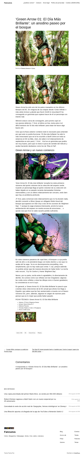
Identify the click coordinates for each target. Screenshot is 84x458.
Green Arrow (32, 332)
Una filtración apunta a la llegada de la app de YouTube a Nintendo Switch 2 (33, 411)
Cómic (33, 68)
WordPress (77, 453)
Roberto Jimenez (25, 68)
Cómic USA (19, 332)
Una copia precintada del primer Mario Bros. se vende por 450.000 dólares (33, 394)
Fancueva (8, 3)
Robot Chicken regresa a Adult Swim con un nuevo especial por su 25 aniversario (30, 400)
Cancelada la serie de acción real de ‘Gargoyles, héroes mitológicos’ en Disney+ (35, 406)
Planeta (40, 332)
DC (25, 332)
